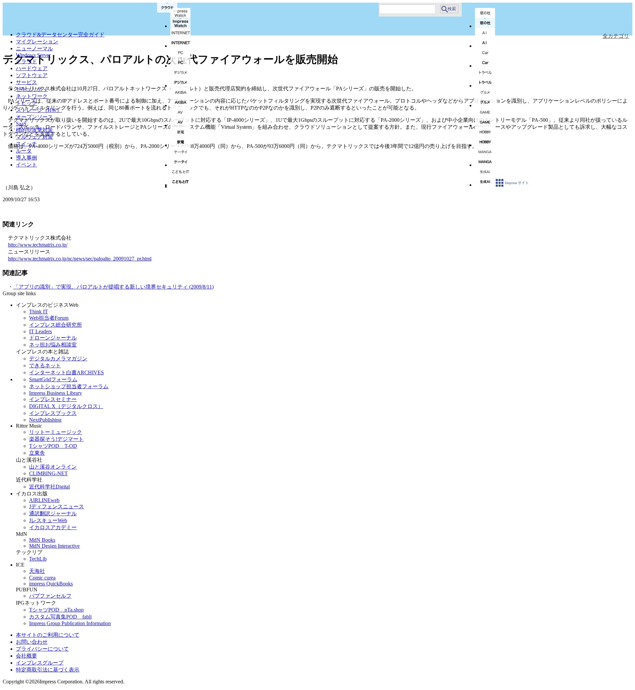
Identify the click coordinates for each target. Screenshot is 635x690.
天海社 (37, 571)
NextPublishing (45, 420)
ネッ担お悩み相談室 (53, 344)
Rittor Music (29, 426)
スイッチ (26, 144)
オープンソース (34, 117)
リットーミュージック (55, 432)
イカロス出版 (32, 493)
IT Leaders (40, 331)
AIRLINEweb (44, 500)
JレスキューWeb (48, 520)
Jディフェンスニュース (56, 506)
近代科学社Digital (49, 486)
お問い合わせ (32, 642)
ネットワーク (32, 96)
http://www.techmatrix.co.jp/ (37, 245)
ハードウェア (32, 68)
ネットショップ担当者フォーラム (68, 386)
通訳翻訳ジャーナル (53, 513)
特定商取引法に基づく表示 (47, 669)
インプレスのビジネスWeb (47, 305)
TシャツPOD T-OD (53, 446)
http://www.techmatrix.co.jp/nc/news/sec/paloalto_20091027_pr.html (79, 258)
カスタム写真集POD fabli (60, 617)
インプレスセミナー (53, 399)
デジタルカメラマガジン (58, 358)
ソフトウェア (32, 75)
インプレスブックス (53, 413)
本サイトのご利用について (47, 635)
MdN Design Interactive (54, 546)
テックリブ (29, 552)
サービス (26, 82)
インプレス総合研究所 (55, 325)
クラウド (26, 61)
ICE (20, 565)
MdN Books (42, 540)
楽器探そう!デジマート (56, 439)
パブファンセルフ (50, 596)
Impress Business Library (55, 393)
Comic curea (42, 577)
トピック (26, 103)
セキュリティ (32, 89)
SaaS (21, 123)
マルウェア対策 (34, 137)
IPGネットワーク (36, 603)
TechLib (38, 559)
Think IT (38, 311)
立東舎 (37, 453)
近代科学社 (29, 480)
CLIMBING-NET (48, 473)
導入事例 (26, 158)
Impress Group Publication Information (70, 623)
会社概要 (26, 656)
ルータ (24, 151)
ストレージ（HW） (39, 110)
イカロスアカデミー (53, 527)
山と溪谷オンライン (53, 467)
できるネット (45, 365)
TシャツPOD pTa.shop (56, 610)
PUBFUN (26, 589)
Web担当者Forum (48, 318)
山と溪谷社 (29, 460)
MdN (21, 534)
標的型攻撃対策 (34, 130)
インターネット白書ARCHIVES (66, 372)
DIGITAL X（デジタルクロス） (66, 406)
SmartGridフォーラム (53, 379)
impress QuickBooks (51, 583)
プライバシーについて (42, 649)
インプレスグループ (40, 663)
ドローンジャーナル (53, 338)
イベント (26, 164)
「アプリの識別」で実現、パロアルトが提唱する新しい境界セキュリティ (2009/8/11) (113, 287)
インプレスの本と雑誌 (42, 351)
